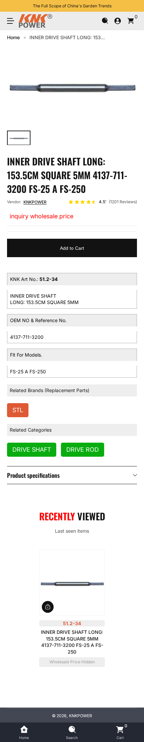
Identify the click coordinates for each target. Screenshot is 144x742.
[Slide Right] (132, 6)
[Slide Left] (11, 6)
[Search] (105, 20)
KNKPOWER (35, 202)
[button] (105, 20)
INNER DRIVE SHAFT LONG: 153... (67, 37)
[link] (102, 202)
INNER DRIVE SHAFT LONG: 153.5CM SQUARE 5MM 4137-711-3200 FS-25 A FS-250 (72, 642)
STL (17, 410)
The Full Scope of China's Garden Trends (72, 5)
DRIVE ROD (82, 449)
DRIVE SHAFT (31, 449)
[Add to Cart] (48, 606)
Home (13, 37)
